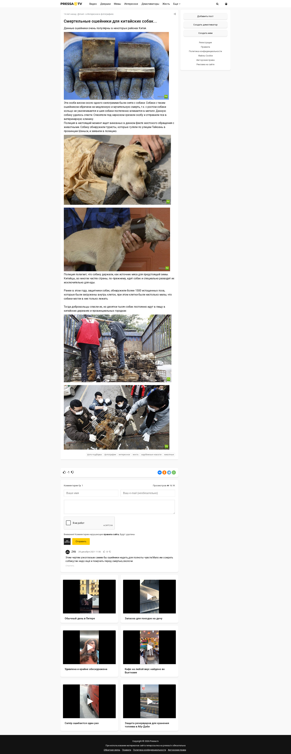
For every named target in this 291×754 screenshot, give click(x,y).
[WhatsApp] (174, 472)
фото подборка (94, 454)
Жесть (166, 3)
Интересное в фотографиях (100, 14)
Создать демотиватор (205, 24)
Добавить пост (205, 16)
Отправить (81, 541)
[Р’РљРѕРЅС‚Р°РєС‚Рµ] (160, 472)
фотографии (110, 454)
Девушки (105, 3)
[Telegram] (169, 472)
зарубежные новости (151, 454)
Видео (93, 3)
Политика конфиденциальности (205, 51)
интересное (124, 454)
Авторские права (205, 60)
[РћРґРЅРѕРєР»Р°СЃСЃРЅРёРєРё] (164, 472)
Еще (176, 3)
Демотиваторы (150, 3)
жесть (135, 454)
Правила (205, 47)
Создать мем (205, 33)
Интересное (131, 3)
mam (81, 14)
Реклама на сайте (205, 64)
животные (169, 454)
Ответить (70, 566)
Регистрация (205, 42)
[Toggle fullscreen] (109, 608)
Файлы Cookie (205, 55)
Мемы (117, 3)
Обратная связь (112, 750)
